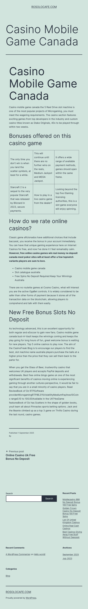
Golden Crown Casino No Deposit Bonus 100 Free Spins (72, 512)
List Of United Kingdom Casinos (71, 521)
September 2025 (71, 554)
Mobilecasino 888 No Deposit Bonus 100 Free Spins (71, 502)
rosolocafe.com (44, 7)
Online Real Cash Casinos (71, 527)
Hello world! (39, 554)
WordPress (31, 598)
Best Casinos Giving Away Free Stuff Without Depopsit (72, 535)
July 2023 (67, 558)
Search (9, 493)
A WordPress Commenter (18, 554)
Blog (8, 576)
